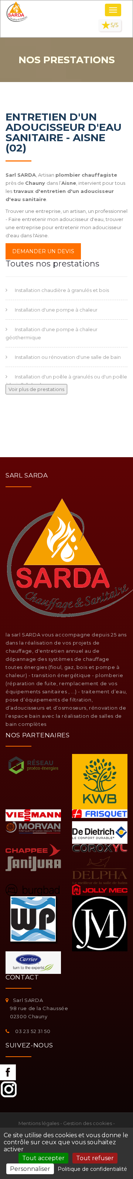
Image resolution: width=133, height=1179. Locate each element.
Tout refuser (95, 1158)
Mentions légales (38, 1123)
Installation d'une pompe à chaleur (56, 310)
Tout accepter (43, 1158)
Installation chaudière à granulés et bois (62, 290)
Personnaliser (30, 1168)
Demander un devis (43, 251)
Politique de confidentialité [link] (92, 1169)
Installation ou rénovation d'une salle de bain (68, 357)
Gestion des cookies (87, 1123)
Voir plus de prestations (36, 389)
